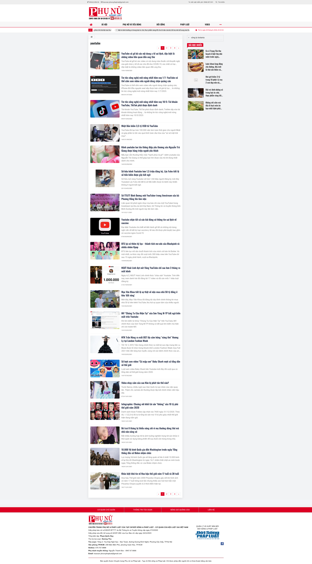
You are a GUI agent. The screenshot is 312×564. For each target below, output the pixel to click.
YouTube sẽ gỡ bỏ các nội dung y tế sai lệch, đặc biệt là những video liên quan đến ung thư (148, 55)
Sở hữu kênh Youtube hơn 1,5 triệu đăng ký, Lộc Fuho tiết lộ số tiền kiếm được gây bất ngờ (150, 173)
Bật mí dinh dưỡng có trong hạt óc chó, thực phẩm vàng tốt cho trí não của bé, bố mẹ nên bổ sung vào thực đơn (137, 30)
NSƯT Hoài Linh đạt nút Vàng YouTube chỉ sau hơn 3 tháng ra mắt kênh (150, 269)
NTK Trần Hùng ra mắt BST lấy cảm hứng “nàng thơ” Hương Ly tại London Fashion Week (149, 339)
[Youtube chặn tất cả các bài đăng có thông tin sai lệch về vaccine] (105, 226)
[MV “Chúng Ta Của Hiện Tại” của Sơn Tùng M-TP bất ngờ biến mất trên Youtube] (105, 320)
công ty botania (198, 37)
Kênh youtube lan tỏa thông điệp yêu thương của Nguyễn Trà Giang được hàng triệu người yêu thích (150, 148)
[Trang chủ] (91, 24)
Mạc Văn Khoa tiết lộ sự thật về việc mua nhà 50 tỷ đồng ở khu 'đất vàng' (149, 293)
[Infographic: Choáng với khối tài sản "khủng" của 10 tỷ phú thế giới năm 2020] (105, 411)
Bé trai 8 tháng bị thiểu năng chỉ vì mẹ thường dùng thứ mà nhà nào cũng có (150, 429)
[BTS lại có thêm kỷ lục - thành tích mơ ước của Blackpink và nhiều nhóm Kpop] (105, 250)
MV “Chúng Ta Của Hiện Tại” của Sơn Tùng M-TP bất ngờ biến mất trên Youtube (150, 314)
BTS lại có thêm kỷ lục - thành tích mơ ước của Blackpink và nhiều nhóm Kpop (150, 245)
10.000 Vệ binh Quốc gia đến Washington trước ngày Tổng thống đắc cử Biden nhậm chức (149, 451)
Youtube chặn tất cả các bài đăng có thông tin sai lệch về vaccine (148, 221)
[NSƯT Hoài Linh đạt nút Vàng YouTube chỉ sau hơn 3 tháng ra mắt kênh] (105, 275)
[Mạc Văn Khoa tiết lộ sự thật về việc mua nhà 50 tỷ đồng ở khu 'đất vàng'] (105, 299)
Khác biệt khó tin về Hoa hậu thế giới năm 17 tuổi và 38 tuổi (150, 473)
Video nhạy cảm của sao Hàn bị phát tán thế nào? (145, 383)
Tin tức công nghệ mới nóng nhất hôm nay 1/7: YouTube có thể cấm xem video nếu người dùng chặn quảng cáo (149, 79)
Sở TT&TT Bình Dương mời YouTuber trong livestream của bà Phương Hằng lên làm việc (150, 197)
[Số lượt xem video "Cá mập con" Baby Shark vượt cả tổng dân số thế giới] (105, 368)
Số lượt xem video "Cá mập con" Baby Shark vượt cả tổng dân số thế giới (150, 363)
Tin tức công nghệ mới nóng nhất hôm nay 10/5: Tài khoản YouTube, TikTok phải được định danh (149, 103)
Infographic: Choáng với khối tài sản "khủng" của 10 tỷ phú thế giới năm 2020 (149, 405)
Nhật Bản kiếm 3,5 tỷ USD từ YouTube (139, 126)
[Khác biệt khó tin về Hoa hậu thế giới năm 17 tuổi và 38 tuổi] (105, 480)
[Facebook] (222, 543)
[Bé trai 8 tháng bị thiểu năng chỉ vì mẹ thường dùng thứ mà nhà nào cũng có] (105, 435)
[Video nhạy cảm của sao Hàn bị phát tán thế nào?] (105, 390)
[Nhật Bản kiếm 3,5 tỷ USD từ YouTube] (105, 133)
